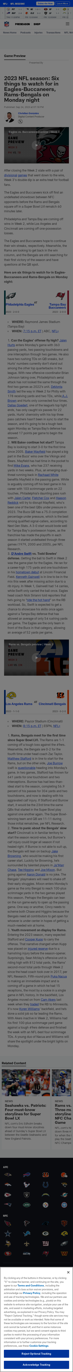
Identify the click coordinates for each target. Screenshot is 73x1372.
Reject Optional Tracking (36, 1353)
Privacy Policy (31, 1293)
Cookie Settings (38, 1345)
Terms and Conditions (31, 1285)
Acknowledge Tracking (36, 1364)
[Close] (68, 1272)
